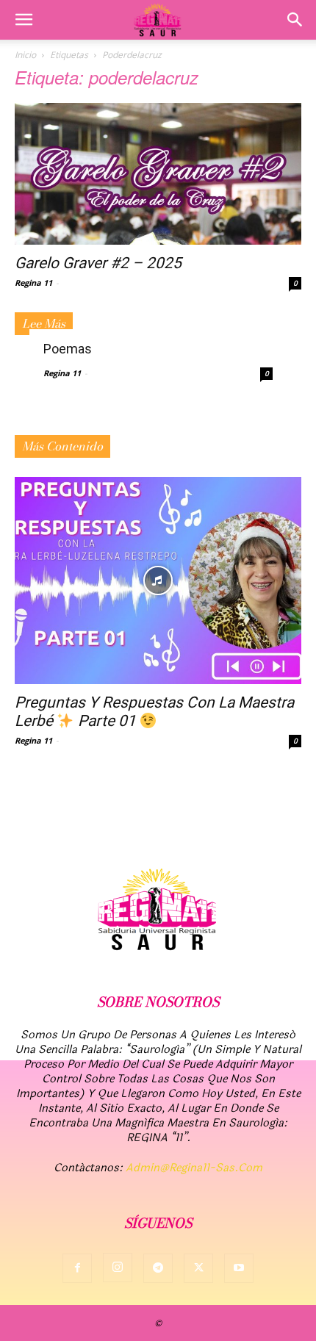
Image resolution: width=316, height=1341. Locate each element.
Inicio (25, 54)
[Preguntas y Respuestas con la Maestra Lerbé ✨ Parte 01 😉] (158, 581)
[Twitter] (198, 1268)
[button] (23, 20)
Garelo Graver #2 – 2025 (98, 263)
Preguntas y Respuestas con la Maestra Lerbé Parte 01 (154, 712)
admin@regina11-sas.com (194, 1168)
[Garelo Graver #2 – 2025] (158, 174)
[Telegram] (158, 1268)
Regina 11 (33, 282)
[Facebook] (77, 1268)
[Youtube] (239, 1268)
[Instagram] (117, 1267)
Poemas (67, 348)
